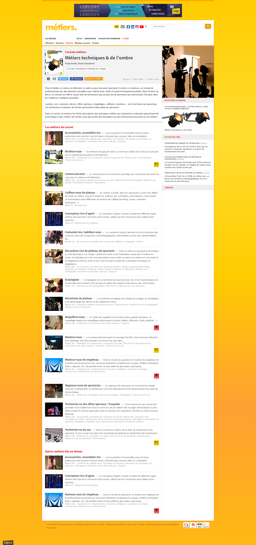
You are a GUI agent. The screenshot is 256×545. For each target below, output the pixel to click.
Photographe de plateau (82, 182)
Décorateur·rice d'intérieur (114, 139)
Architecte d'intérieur (112, 267)
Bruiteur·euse (96, 343)
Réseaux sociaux (82, 43)
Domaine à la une (66, 38)
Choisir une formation (109, 38)
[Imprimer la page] (48, 78)
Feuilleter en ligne (153, 79)
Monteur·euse (131, 158)
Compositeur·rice (84, 158)
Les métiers (50, 38)
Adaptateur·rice (83, 343)
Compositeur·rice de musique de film (108, 158)
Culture (70, 69)
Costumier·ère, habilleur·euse (89, 139)
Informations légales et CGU (86, 525)
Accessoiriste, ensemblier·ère (89, 242)
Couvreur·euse (71, 371)
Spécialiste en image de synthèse (128, 421)
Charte (102, 525)
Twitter (64, 79)
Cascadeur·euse (141, 417)
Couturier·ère (108, 242)
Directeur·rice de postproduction (137, 343)
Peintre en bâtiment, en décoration (119, 269)
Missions (50, 43)
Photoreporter (99, 182)
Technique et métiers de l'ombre (91, 69)
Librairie (69, 43)
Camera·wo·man (122, 304)
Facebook (77, 79)
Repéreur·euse (142, 269)
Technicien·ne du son (74, 160)
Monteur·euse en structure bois (92, 371)
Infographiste (80, 421)
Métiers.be (61, 27)
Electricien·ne (111, 286)
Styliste (139, 242)
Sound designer (144, 158)
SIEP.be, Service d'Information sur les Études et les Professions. (8, 542)
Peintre (101, 269)
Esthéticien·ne (83, 323)
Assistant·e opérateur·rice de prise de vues (95, 180)
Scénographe (80, 141)
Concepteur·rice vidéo (113, 343)
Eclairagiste (93, 395)
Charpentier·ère (83, 369)
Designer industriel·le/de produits (136, 267)
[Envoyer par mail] (55, 78)
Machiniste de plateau (109, 395)
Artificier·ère (82, 395)
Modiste (119, 242)
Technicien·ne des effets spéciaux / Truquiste (106, 141)
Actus (79, 38)
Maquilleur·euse (93, 421)
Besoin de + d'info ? (94, 79)
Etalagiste (92, 269)
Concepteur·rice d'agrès (137, 369)
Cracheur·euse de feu (94, 419)
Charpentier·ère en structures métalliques (108, 369)
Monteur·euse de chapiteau (86, 223)
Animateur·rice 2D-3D (112, 417)
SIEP (55, 525)
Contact (95, 43)
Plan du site (132, 525)
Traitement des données (116, 525)
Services (60, 43)
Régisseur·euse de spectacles (131, 286)
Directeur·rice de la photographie (129, 180)
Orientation (90, 38)
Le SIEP (126, 38)
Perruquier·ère (81, 205)
